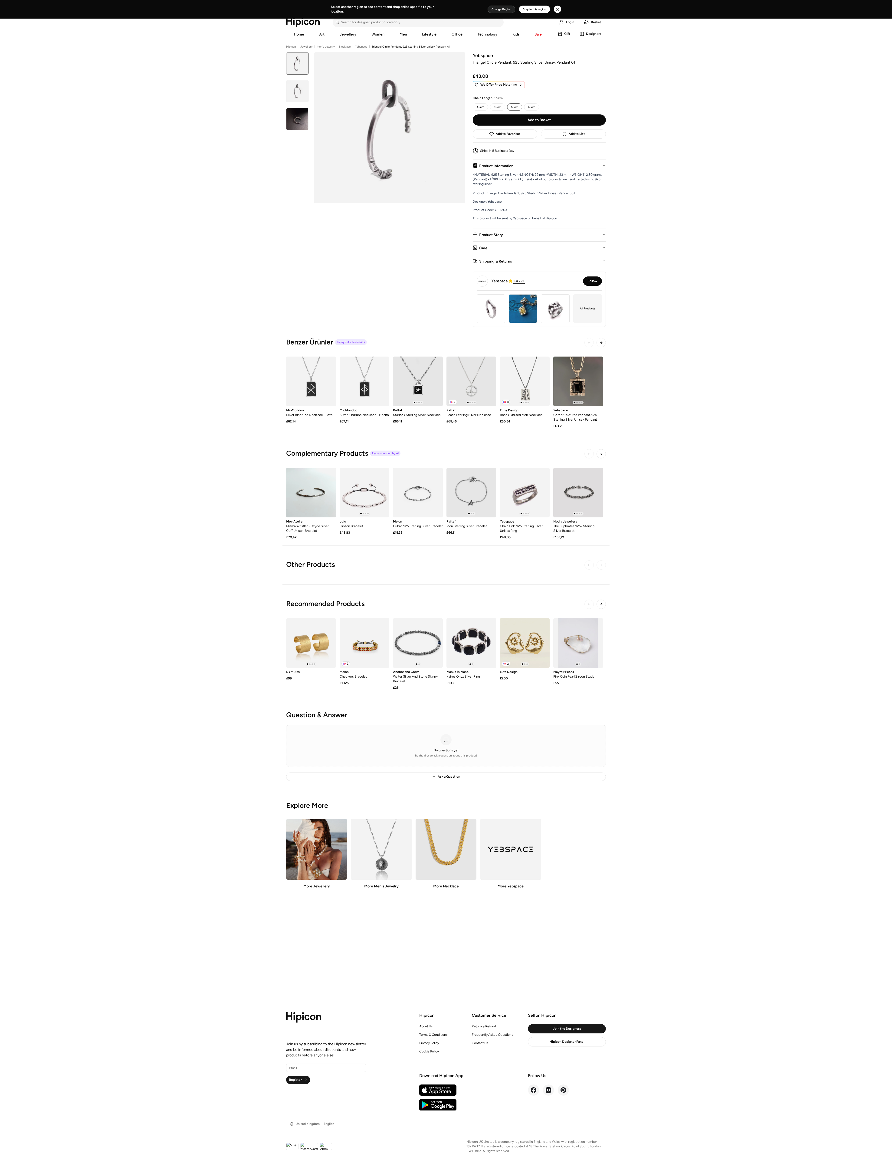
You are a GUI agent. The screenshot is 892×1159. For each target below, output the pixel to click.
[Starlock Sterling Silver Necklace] (418, 381)
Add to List (577, 134)
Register (295, 1080)
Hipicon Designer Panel (567, 1042)
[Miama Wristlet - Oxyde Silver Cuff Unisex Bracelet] (311, 492)
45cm (480, 107)
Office (457, 34)
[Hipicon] (303, 22)
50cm (497, 107)
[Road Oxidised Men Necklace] (525, 381)
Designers (593, 34)
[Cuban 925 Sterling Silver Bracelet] (418, 492)
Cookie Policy (429, 1051)
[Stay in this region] (557, 9)
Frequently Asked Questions (492, 1035)
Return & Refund (484, 1026)
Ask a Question (449, 777)
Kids (515, 34)
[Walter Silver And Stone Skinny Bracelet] (418, 643)
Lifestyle (429, 34)
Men (403, 34)
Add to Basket (539, 120)
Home (299, 34)
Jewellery (348, 34)
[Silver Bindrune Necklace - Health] (364, 381)
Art (322, 34)
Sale (538, 34)
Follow (592, 281)
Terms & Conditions (433, 1035)
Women (377, 34)
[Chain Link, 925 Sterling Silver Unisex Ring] (525, 492)
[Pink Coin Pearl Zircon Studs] (578, 643)
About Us (426, 1026)
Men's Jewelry (326, 46)
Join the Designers (567, 1029)
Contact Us (480, 1043)
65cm (531, 107)
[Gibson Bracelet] (364, 492)
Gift (567, 34)
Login (570, 22)
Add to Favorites (508, 134)
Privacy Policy (429, 1043)
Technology (487, 34)
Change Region (501, 9)
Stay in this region (534, 9)
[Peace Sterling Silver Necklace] (471, 381)
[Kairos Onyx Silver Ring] (471, 643)
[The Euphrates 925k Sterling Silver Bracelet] (578, 492)
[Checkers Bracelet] (364, 643)
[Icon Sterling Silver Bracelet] (471, 492)
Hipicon (291, 46)
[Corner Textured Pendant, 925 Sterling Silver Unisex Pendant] (578, 381)
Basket (596, 22)
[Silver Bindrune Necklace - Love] (311, 381)
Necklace (345, 46)
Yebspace (361, 46)
